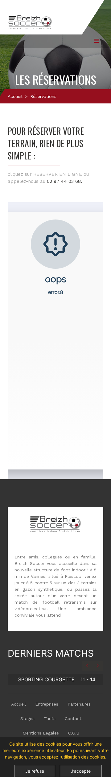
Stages (27, 718)
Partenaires (79, 704)
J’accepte (81, 771)
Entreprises (46, 704)
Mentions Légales (41, 733)
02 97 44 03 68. (64, 181)
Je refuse (34, 771)
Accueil (15, 96)
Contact (73, 718)
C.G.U (73, 733)
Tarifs (50, 718)
